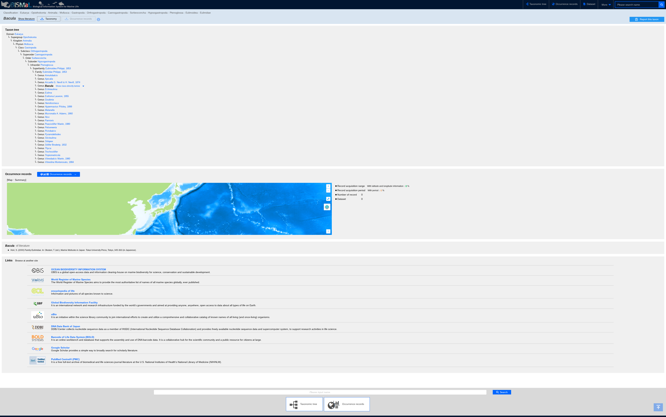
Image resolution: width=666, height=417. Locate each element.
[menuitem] (605, 4)
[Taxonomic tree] (304, 398)
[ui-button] (661, 4)
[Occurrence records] (347, 398)
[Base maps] (327, 207)
